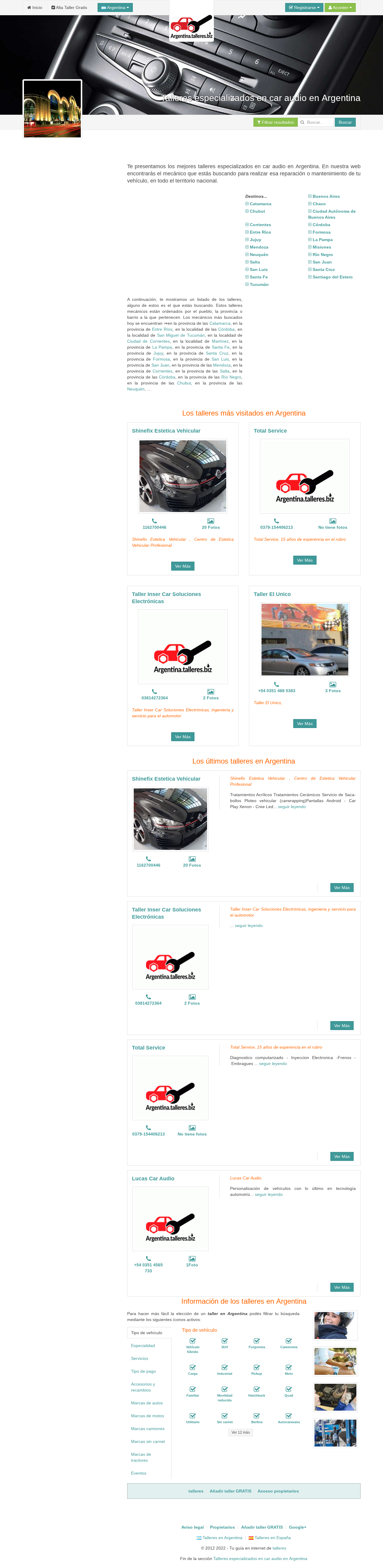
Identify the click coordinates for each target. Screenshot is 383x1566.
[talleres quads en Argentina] (289, 1390)
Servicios (139, 1358)
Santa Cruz (217, 353)
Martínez (220, 341)
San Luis (220, 359)
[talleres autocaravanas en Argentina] (289, 1416)
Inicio (36, 7)
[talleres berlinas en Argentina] (257, 1416)
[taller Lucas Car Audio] (170, 1219)
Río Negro (231, 377)
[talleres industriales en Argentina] (225, 1368)
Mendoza (222, 365)
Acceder (340, 7)
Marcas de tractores (141, 1457)
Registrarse (305, 7)
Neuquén (136, 389)
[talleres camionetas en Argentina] (289, 1341)
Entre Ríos (162, 329)
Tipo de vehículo (146, 1332)
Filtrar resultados (277, 122)
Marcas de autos (147, 1402)
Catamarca (219, 323)
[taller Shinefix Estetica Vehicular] (183, 476)
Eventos (138, 1473)
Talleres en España (272, 1537)
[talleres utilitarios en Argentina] (193, 1416)
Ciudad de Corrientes (148, 341)
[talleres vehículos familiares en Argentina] (193, 1390)
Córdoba (226, 329)
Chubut (184, 383)
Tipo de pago (143, 1371)
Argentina (116, 7)
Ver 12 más (241, 1432)
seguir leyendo (292, 806)
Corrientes (162, 371)
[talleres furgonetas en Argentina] (257, 1341)
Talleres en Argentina (221, 1537)
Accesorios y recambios (143, 1387)
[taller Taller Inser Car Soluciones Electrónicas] (183, 646)
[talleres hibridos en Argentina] (193, 1341)
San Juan (160, 365)
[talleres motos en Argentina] (289, 1368)
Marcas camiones (148, 1428)
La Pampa (162, 347)
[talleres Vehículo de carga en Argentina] (193, 1368)
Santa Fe (221, 347)
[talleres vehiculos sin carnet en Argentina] (225, 1416)
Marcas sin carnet (148, 1441)
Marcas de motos (147, 1415)
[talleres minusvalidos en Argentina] (225, 1390)
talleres (279, 1548)
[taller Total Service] (305, 476)
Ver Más (183, 566)
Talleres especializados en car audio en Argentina (260, 1558)
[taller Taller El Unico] (305, 639)
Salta (225, 371)
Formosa (161, 359)
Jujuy (158, 353)
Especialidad (143, 1345)
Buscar (345, 122)
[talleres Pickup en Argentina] (257, 1368)
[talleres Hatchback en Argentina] (257, 1390)
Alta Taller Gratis (71, 7)
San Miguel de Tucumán (181, 335)
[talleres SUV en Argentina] (225, 1341)
